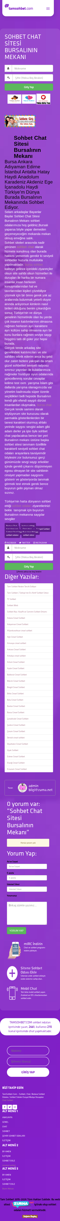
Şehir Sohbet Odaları (13, 1135)
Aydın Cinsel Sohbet (15, 668)
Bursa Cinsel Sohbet (15, 712)
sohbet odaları (22, 506)
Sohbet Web (12, 605)
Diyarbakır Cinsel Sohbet (17, 743)
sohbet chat (25, 247)
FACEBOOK (11, 542)
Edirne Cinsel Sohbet (16, 756)
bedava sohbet (28, 525)
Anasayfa (7, 1117)
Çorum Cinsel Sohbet (16, 731)
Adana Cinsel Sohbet (16, 618)
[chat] (30, 1216)
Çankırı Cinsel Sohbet (16, 725)
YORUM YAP (17, 930)
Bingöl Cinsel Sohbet (16, 687)
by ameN (6, 1151)
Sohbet (10, 1100)
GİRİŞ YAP (28, 1072)
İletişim (6, 1140)
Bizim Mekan (8, 1188)
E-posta (10, 872)
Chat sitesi (27, 528)
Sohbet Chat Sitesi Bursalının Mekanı (22, 532)
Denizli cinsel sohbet (16, 737)
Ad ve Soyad (12, 861)
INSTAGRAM (41, 542)
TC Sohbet (11, 599)
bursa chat (44, 405)
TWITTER (25, 542)
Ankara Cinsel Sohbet (16, 649)
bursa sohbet (34, 264)
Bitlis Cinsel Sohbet (15, 693)
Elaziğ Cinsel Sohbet (16, 762)
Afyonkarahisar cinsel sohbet (19, 630)
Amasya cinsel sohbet (16, 643)
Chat (4, 1100)
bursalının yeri (12, 528)
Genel (5, 1122)
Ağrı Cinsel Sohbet (15, 636)
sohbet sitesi (28, 535)
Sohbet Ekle (8, 1160)
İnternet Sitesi (13, 884)
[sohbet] (22, 1204)
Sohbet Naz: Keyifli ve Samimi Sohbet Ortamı (27, 611)
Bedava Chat (11, 525)
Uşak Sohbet (12, 750)
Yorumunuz (12, 895)
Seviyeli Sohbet (43, 528)
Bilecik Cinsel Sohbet (16, 681)
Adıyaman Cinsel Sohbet (17, 624)
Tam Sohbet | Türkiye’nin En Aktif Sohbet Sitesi (27, 592)
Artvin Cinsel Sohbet (16, 662)
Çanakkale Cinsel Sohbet (17, 718)
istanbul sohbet (9, 1165)
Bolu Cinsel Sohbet (15, 699)
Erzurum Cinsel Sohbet (17, 769)
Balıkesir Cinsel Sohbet (17, 674)
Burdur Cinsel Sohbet (16, 706)
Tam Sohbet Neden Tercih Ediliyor (21, 586)
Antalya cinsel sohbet (16, 655)
